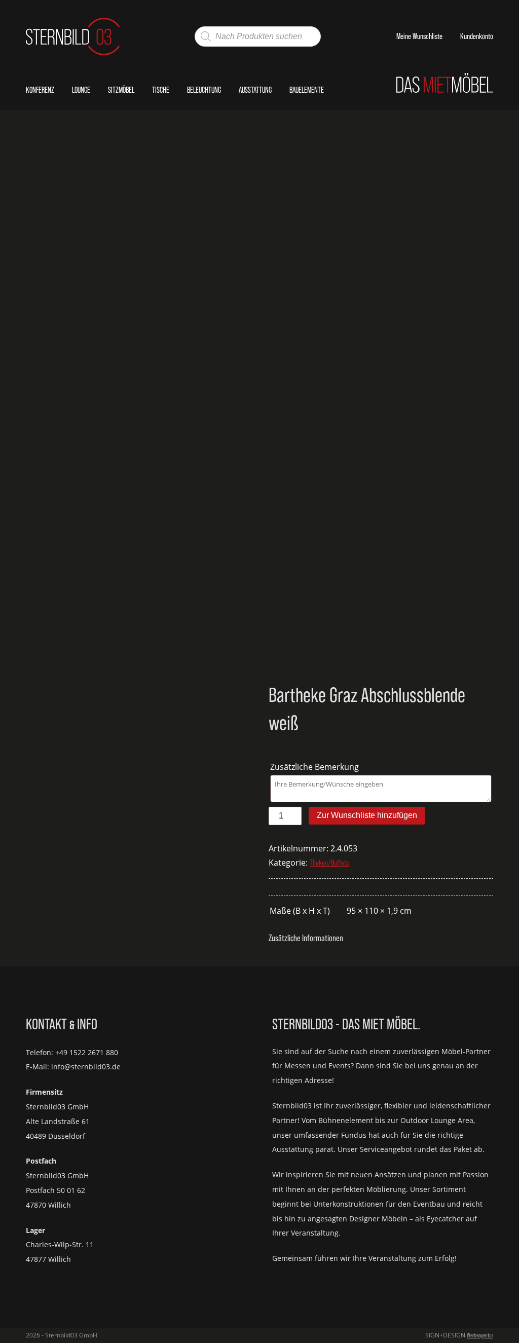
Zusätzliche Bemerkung (315, 766)
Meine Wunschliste (419, 36)
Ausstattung (255, 89)
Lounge (81, 89)
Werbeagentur (480, 1335)
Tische (160, 89)
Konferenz (40, 89)
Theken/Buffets (329, 862)
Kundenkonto (476, 36)
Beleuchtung (204, 89)
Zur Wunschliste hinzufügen (367, 815)
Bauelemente (306, 89)
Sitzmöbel (121, 89)
